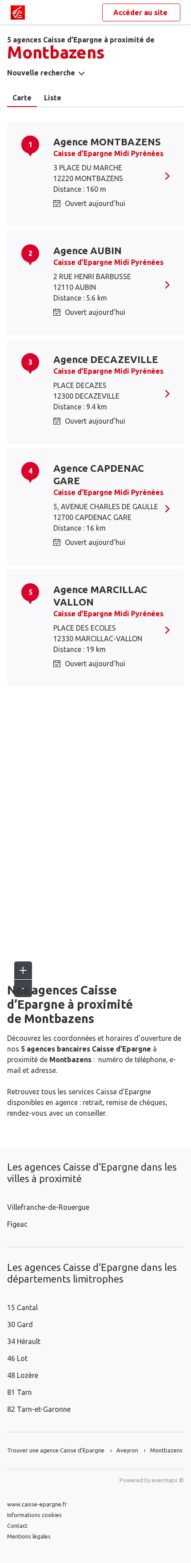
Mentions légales (29, 1536)
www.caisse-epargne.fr (37, 1504)
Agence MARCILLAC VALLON (100, 595)
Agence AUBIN (87, 250)
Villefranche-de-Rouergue (48, 1207)
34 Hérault (23, 1341)
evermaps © (168, 1480)
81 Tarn (19, 1392)
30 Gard (20, 1324)
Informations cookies (34, 1515)
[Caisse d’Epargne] (18, 12)
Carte (22, 98)
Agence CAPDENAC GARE (98, 474)
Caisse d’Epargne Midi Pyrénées (108, 153)
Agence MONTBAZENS (107, 141)
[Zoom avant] (23, 970)
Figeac (17, 1224)
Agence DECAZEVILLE (105, 359)
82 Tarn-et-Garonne (39, 1409)
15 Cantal (22, 1307)
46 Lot (17, 1358)
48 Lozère (22, 1375)
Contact (17, 1525)
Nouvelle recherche (41, 73)
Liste (52, 98)
